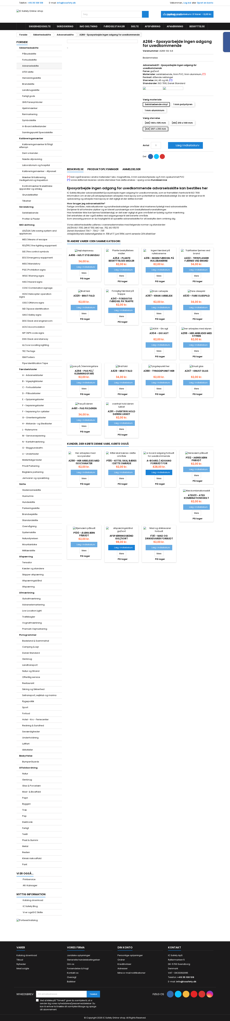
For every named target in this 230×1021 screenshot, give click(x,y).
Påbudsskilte (29, 53)
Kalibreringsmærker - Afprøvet (39, 171)
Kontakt (174, 947)
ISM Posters (28, 357)
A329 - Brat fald (84, 295)
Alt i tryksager (29, 885)
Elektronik (27, 822)
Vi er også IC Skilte (32, 912)
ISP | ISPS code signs (33, 333)
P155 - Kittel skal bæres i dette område (121, 462)
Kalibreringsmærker (31, 138)
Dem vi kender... (31, 153)
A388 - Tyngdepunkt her (158, 371)
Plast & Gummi (30, 840)
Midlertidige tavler (32, 459)
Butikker (71, 981)
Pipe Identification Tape (35, 363)
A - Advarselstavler (32, 375)
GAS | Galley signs (31, 314)
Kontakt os (72, 972)
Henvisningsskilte (31, 78)
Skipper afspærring (33, 574)
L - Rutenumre (29, 429)
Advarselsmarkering (33, 604)
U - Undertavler (30, 453)
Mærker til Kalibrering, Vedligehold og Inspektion (33, 179)
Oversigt (71, 977)
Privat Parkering (30, 466)
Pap (24, 816)
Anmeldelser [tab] (131, 169)
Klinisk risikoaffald (31, 858)
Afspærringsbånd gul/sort (121, 537)
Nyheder (21, 964)
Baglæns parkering (32, 472)
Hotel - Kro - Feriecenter (35, 719)
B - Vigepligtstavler (32, 381)
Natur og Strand (30, 671)
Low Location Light (32, 610)
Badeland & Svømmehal (35, 640)
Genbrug (27, 659)
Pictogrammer (28, 635)
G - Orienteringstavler (34, 417)
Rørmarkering (29, 114)
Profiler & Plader (31, 218)
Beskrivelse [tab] (75, 169)
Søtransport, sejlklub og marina (39, 695)
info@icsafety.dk (66, 2)
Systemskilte (29, 532)
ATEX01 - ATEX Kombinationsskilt (196, 497)
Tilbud (20, 959)
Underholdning (30, 737)
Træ (24, 810)
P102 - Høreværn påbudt (196, 459)
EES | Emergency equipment (37, 257)
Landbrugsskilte (30, 90)
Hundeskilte (28, 502)
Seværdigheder (31, 731)
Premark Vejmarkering (34, 628)
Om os (70, 964)
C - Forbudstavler (31, 387)
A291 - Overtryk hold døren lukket (121, 413)
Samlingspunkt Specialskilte (37, 132)
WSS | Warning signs (33, 275)
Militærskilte (28, 550)
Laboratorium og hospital (36, 165)
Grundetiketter (30, 194)
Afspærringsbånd (32, 580)
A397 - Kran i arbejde (158, 295)
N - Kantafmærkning (33, 441)
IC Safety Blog (30, 906)
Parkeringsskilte (31, 508)
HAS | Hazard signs (32, 281)
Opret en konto (205, 2)
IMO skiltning (88, 26)
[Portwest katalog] (27, 920)
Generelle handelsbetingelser (83, 959)
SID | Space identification (35, 308)
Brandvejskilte (30, 514)
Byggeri (26, 803)
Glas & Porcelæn (31, 785)
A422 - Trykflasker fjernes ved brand (196, 259)
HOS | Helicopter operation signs (35, 295)
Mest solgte (23, 968)
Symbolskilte (29, 120)
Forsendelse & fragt (78, 968)
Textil (25, 834)
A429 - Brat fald (121, 371)
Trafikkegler (28, 616)
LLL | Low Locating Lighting (35, 345)
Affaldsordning (28, 767)
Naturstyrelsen (30, 538)
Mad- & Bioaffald (31, 791)
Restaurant (28, 683)
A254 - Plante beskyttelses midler (121, 259)
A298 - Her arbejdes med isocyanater (84, 462)
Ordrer (121, 959)
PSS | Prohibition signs (34, 269)
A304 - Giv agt (159, 333)
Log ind (187, 2)
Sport (25, 707)
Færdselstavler (114, 26)
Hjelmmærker (30, 108)
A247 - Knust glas (196, 371)
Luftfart (25, 743)
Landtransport (30, 665)
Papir (25, 797)
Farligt (25, 828)
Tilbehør (26, 200)
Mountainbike (29, 544)
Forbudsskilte (29, 59)
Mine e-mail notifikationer (131, 972)
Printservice (29, 879)
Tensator (27, 562)
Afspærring (152, 26)
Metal (25, 846)
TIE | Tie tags (28, 351)
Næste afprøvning (32, 159)
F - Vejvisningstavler (33, 405)
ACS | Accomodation (33, 327)
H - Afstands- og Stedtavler (37, 423)
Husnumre (28, 496)
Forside (22, 42)
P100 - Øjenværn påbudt (84, 534)
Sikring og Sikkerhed (33, 689)
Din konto (125, 947)
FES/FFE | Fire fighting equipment (39, 245)
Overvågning (29, 526)
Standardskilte (30, 520)
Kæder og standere (33, 568)
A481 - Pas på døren (84, 408)
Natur (25, 773)
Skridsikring (65, 26)
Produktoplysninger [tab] (103, 169)
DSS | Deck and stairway (35, 339)
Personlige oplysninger (130, 955)
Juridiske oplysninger (78, 955)
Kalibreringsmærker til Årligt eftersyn (36, 146)
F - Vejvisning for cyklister (36, 411)
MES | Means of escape (34, 239)
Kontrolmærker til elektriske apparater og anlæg (35, 187)
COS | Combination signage (37, 288)
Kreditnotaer (124, 964)
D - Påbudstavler (31, 393)
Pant (24, 864)
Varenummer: (151, 50)
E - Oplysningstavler (33, 399)
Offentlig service (31, 677)
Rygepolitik (28, 701)
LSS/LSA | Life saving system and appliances (38, 232)
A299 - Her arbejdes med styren (196, 335)
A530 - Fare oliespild (196, 295)
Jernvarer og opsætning (35, 478)
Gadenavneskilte (31, 490)
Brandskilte (28, 84)
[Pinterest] (162, 156)
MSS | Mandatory (31, 263)
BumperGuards (30, 761)
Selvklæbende (30, 212)
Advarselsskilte (30, 65)
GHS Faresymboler (32, 102)
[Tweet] (156, 156)
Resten (26, 852)
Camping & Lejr (30, 646)
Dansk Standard (31, 652)
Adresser (123, 968)
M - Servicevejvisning (33, 435)
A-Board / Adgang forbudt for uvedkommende (159, 463)
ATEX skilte (28, 71)
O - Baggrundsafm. (32, 447)
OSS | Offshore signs (33, 302)
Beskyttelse (197, 26)
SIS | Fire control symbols (35, 251)
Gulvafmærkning (31, 598)
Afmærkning (175, 26)
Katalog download (32, 900)
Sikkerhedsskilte (40, 26)
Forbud (26, 713)
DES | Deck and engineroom (37, 320)
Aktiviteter (27, 749)
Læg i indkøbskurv (185, 145)
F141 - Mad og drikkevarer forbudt (159, 537)
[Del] (150, 156)
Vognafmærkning (32, 622)
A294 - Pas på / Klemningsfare (84, 372)
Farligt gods (28, 96)
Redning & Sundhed (33, 725)
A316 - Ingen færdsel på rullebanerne (159, 259)
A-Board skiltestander (34, 126)
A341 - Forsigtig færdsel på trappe (121, 300)
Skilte (135, 26)
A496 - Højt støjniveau (84, 255)
